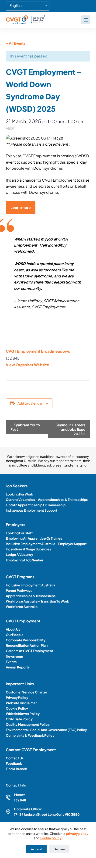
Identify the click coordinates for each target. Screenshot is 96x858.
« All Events (15, 43)
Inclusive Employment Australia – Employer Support (46, 544)
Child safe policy (19, 719)
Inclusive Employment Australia (30, 585)
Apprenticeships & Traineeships (30, 596)
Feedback (14, 763)
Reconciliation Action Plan (27, 645)
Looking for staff (19, 533)
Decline (59, 849)
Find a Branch (16, 769)
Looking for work (19, 494)
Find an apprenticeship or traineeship (35, 505)
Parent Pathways (19, 590)
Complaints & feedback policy (30, 735)
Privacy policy (17, 697)
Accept (36, 849)
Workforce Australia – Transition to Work (37, 601)
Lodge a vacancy (19, 554)
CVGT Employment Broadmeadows (38, 351)
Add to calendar (29, 403)
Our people (15, 634)
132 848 (20, 800)
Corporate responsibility (25, 640)
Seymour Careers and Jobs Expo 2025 (70, 429)
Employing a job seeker (24, 560)
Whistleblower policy (23, 713)
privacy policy (77, 833)
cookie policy (51, 838)
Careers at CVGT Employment (29, 651)
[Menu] (85, 19)
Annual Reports (18, 667)
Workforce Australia (22, 606)
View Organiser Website (27, 364)
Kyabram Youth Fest (25, 427)
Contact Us (15, 758)
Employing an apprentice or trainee (34, 538)
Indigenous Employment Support (31, 510)
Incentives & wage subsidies (28, 549)
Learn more (20, 207)
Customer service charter (26, 692)
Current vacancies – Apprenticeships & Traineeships (47, 499)
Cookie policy (17, 708)
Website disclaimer (21, 703)
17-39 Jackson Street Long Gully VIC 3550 (47, 814)
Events (11, 662)
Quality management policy (28, 724)
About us (13, 629)
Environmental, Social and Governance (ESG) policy (46, 730)
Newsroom (14, 656)
